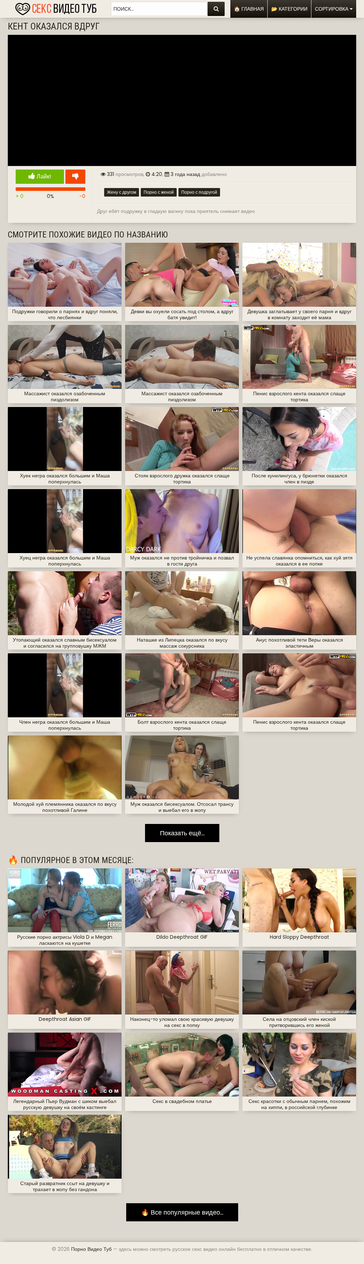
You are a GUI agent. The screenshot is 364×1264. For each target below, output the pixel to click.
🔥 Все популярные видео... (182, 1212)
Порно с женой (159, 192)
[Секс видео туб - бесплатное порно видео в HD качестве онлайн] (56, 7)
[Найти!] (216, 9)
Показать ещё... (182, 833)
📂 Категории (289, 8)
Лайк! (43, 176)
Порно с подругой (199, 192)
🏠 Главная (249, 8)
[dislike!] (75, 177)
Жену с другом (121, 192)
